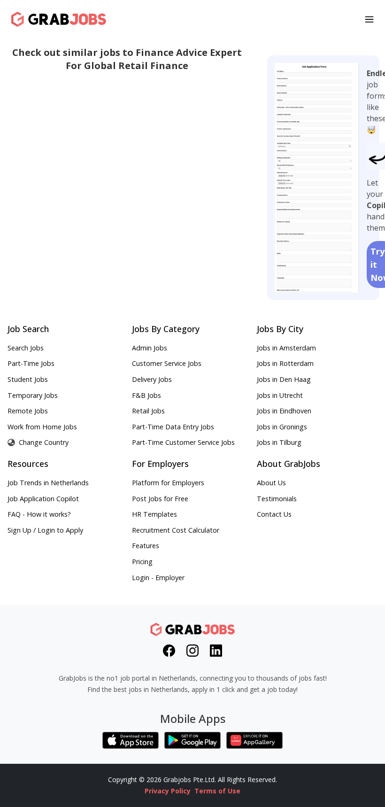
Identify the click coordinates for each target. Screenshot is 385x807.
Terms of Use (217, 790)
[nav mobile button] (369, 19)
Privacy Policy (168, 790)
